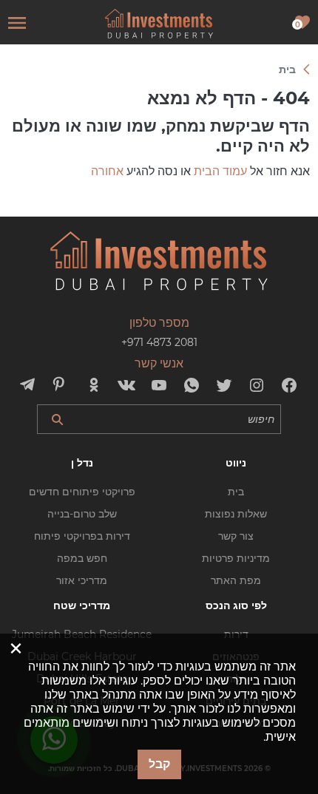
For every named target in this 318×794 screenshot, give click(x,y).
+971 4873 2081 (159, 342)
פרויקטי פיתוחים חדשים (82, 491)
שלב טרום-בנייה (82, 513)
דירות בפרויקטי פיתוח (82, 536)
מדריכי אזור (81, 580)
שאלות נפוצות (236, 513)
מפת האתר (236, 580)
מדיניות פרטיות (236, 558)
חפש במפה (82, 558)
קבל (159, 764)
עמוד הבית (220, 171)
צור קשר (236, 536)
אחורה (107, 171)
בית (236, 491)
